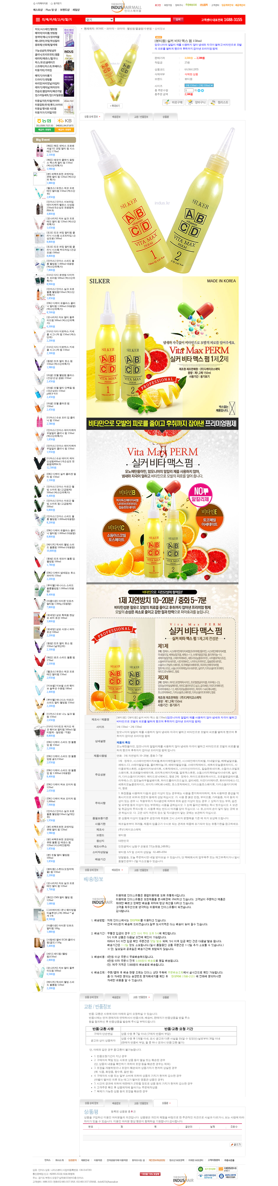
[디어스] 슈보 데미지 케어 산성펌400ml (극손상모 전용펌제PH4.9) (60, 461)
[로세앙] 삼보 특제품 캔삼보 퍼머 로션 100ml (60, 616)
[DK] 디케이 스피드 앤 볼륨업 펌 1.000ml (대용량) (61, 771)
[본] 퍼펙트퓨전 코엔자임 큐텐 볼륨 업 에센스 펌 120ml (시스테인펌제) (60, 842)
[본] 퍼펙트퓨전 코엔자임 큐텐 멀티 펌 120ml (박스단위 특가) (61, 177)
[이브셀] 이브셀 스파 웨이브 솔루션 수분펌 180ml (60, 687)
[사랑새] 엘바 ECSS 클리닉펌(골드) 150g (61, 941)
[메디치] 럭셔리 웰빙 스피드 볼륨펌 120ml (60, 983)
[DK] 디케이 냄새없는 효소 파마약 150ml (61, 574)
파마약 (110, 28)
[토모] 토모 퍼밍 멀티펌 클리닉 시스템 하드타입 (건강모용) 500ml (61, 249)
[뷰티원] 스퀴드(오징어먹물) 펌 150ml (60, 870)
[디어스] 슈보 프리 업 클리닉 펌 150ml (61, 419)
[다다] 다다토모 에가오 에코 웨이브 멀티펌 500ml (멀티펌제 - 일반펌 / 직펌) (61, 729)
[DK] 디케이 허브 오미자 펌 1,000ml (61, 800)
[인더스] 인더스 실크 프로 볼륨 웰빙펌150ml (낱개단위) (60, 814)
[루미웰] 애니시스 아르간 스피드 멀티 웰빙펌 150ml (60, 701)
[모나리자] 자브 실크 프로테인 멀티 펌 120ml (60, 884)
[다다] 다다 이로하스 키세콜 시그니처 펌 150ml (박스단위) (61, 334)
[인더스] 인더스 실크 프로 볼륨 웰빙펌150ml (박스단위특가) (60, 292)
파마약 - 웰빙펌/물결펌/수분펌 (134, 28)
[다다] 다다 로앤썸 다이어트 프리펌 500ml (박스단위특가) (61, 278)
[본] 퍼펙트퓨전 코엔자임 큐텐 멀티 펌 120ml (60, 828)
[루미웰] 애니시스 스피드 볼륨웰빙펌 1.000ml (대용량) (60, 588)
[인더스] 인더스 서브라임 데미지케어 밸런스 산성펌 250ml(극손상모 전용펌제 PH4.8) (60, 206)
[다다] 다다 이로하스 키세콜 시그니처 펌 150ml (60, 348)
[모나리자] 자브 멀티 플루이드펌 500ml (60, 969)
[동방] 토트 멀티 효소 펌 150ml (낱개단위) (60, 644)
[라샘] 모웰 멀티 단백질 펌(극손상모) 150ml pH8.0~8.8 (61, 390)
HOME (100, 28)
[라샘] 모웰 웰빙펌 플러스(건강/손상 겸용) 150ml (60, 376)
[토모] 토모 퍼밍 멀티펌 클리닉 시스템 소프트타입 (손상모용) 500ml (61, 235)
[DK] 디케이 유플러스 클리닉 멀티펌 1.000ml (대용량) (61, 531)
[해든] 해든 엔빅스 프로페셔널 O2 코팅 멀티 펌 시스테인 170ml (60, 148)
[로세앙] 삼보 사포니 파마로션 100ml (60, 630)
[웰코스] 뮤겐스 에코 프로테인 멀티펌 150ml (60, 673)
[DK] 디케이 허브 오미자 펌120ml (61, 785)
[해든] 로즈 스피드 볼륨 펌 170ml (61, 658)
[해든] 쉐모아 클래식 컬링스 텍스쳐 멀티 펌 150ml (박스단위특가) (60, 162)
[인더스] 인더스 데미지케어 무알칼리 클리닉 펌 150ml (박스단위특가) (61, 433)
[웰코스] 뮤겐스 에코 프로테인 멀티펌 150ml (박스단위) (61, 191)
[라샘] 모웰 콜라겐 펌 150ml (58, 404)
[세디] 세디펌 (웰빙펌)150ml (57, 955)
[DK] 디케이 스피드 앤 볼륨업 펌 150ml (61, 743)
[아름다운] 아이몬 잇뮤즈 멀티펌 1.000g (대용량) (60, 602)
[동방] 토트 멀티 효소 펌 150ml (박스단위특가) (60, 362)
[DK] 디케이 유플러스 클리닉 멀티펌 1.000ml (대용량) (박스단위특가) (61, 306)
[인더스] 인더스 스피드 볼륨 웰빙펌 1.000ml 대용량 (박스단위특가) (60, 263)
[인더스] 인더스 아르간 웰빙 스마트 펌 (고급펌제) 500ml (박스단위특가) (60, 489)
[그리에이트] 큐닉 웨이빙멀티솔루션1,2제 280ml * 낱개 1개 (61, 913)
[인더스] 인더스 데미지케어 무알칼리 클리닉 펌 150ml (61, 447)
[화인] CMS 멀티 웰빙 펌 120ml (60, 898)
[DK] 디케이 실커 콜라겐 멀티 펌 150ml (61, 475)
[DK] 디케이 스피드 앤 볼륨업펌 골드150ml (61, 757)
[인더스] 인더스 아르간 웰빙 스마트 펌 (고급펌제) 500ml (60, 503)
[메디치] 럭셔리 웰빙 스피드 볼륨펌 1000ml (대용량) (61, 546)
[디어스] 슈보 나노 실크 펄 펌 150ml (61, 715)
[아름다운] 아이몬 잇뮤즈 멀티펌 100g (60, 927)
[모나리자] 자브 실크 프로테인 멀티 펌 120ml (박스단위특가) (61, 221)
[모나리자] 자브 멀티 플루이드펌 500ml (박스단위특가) (60, 320)
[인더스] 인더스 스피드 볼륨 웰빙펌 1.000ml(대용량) (61, 517)
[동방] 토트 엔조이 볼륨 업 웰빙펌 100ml (61, 560)
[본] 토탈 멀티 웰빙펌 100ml (58, 856)
